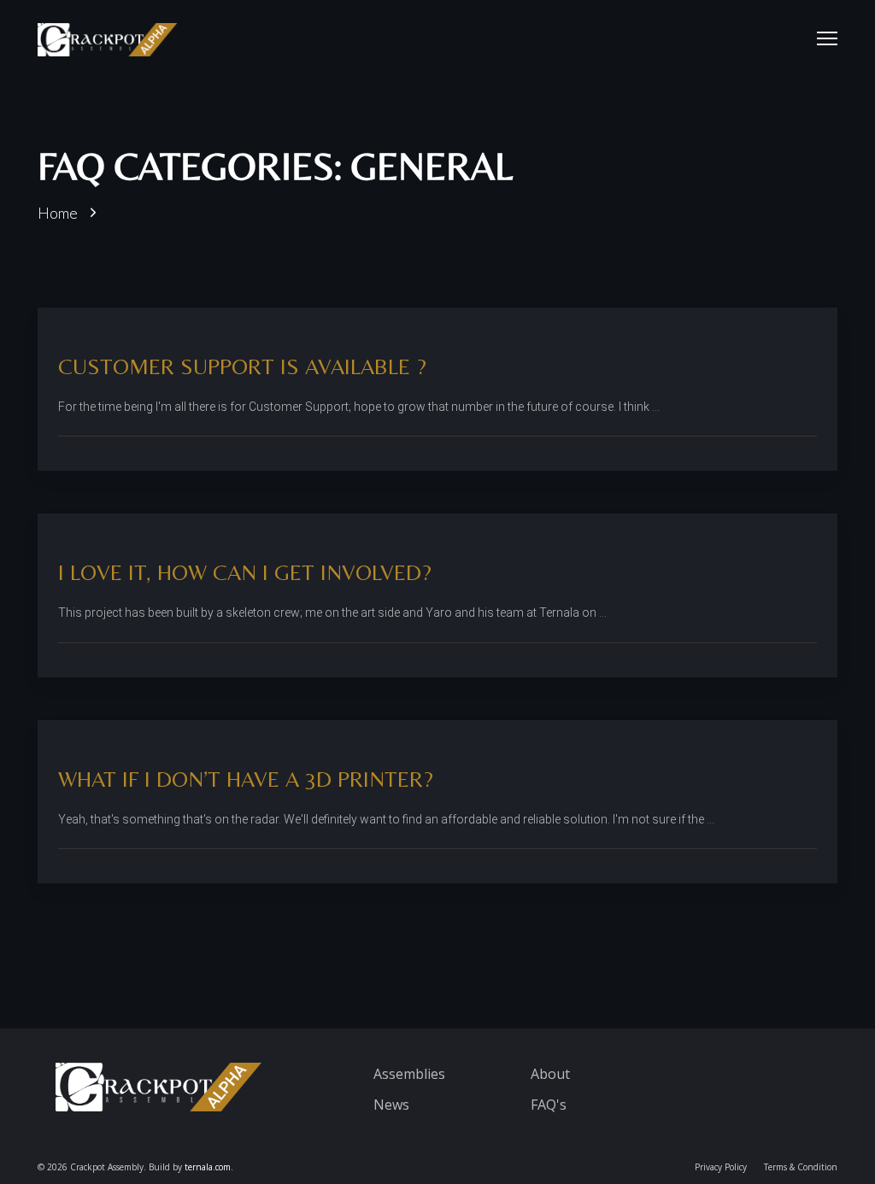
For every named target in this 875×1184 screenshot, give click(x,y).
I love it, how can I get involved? (245, 572)
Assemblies (409, 1073)
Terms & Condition (800, 1167)
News (391, 1104)
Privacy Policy (721, 1167)
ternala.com (208, 1167)
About (550, 1073)
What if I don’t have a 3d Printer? (245, 779)
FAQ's (549, 1104)
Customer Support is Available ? (242, 366)
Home (58, 212)
